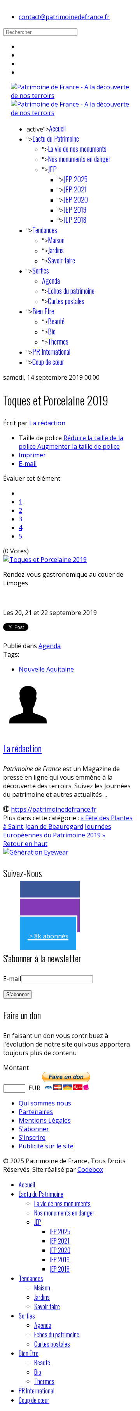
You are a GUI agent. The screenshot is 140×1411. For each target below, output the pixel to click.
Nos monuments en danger (79, 159)
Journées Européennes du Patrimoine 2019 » (57, 830)
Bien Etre (43, 311)
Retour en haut (25, 843)
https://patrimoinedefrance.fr (53, 809)
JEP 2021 (75, 189)
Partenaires (36, 1111)
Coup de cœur (48, 362)
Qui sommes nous (45, 1103)
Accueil (57, 128)
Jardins (56, 250)
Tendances (44, 230)
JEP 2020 (75, 199)
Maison (56, 240)
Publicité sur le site (46, 1146)
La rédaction (47, 423)
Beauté (56, 321)
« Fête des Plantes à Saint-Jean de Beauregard (68, 822)
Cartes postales (66, 301)
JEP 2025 (75, 179)
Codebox (90, 1169)
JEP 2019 (74, 209)
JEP (52, 169)
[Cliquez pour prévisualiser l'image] (45, 559)
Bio (52, 331)
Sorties (40, 270)
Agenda (51, 280)
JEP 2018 (74, 220)
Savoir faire (61, 260)
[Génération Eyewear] (35, 852)
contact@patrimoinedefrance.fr (64, 16)
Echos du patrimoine (71, 291)
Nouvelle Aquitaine (46, 669)
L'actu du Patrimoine (55, 138)
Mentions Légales (45, 1120)
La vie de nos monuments (77, 149)
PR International (51, 352)
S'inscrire (32, 1137)
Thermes (58, 341)
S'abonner (34, 1129)
